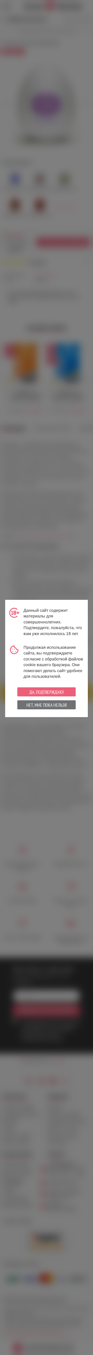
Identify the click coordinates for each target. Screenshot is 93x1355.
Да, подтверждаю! (46, 692)
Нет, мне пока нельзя (46, 705)
